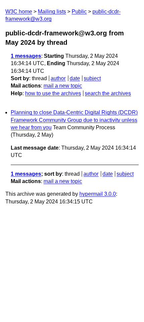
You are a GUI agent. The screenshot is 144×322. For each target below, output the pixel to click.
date (75, 78)
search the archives (108, 93)
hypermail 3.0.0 (97, 194)
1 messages (26, 56)
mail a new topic (63, 86)
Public (79, 11)
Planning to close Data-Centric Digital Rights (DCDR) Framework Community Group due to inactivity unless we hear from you (74, 120)
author (58, 78)
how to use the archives (53, 93)
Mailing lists (52, 11)
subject (92, 78)
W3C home (18, 11)
